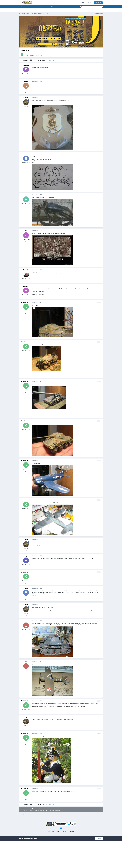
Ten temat (96, 6)
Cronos (26, 621)
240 (26, 76)
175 (26, 297)
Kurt (26, 230)
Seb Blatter (26, 65)
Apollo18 (25, 286)
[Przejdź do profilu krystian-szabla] (22, 54)
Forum (35, 6)
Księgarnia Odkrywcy (51, 6)
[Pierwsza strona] (21, 60)
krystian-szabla (30, 54)
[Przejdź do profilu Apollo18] (26, 291)
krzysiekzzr (25, 81)
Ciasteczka (72, 831)
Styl (53, 831)
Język (49, 831)
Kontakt (67, 831)
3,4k (26, 631)
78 (26, 92)
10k (26, 165)
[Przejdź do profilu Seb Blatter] (26, 70)
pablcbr (26, 194)
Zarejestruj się (98, 2)
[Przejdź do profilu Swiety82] (26, 102)
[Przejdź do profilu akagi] (26, 560)
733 (26, 205)
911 (26, 313)
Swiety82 (25, 97)
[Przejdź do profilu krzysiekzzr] (26, 86)
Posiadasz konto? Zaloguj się (86, 2)
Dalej (43, 60)
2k (26, 241)
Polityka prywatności (60, 831)
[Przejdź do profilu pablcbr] (26, 199)
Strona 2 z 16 (51, 60)
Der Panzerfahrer (26, 270)
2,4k (26, 566)
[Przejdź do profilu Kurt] (26, 235)
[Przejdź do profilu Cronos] (26, 625)
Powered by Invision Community (61, 834)
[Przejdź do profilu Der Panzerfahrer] (26, 274)
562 (26, 280)
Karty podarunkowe (61, 6)
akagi (25, 556)
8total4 (26, 154)
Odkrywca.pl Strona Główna (26, 6)
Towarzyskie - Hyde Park (37, 55)
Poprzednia (25, 60)
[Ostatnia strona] (46, 60)
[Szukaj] (101, 7)
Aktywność (41, 6)
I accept (99, 838)
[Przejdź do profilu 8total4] (26, 158)
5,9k (26, 108)
